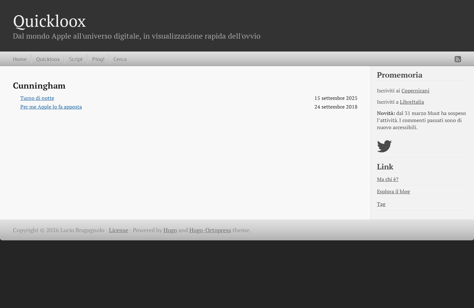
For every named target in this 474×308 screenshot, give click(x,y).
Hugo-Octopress (210, 230)
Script (76, 59)
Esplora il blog (393, 191)
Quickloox (49, 20)
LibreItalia (412, 102)
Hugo (170, 230)
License (118, 230)
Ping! (98, 59)
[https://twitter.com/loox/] (384, 150)
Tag (381, 204)
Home (20, 59)
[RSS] (458, 59)
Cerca (120, 59)
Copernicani (415, 90)
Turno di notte (37, 98)
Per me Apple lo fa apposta (51, 106)
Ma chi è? (388, 179)
